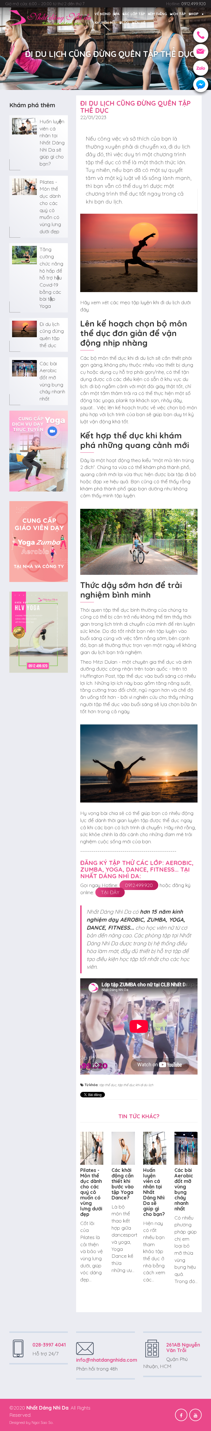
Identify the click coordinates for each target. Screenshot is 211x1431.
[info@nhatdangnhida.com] (200, 51)
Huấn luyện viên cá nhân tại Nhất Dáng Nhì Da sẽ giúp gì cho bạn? (52, 142)
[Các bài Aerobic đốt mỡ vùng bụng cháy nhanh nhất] (24, 367)
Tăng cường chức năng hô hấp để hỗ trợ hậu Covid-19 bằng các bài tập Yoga (51, 277)
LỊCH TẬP (178, 14)
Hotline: (186, 3)
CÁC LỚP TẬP (133, 14)
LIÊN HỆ (138, 22)
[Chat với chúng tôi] (200, 84)
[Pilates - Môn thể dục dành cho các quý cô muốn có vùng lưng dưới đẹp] (24, 186)
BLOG (124, 22)
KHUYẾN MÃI (105, 22)
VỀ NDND (102, 14)
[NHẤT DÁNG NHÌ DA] (50, 18)
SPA (116, 14)
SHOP (193, 14)
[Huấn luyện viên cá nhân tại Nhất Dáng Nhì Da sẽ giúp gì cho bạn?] (24, 125)
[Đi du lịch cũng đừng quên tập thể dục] (24, 328)
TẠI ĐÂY (110, 892)
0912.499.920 (139, 885)
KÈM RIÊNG (157, 14)
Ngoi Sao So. (42, 1422)
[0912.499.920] (200, 35)
